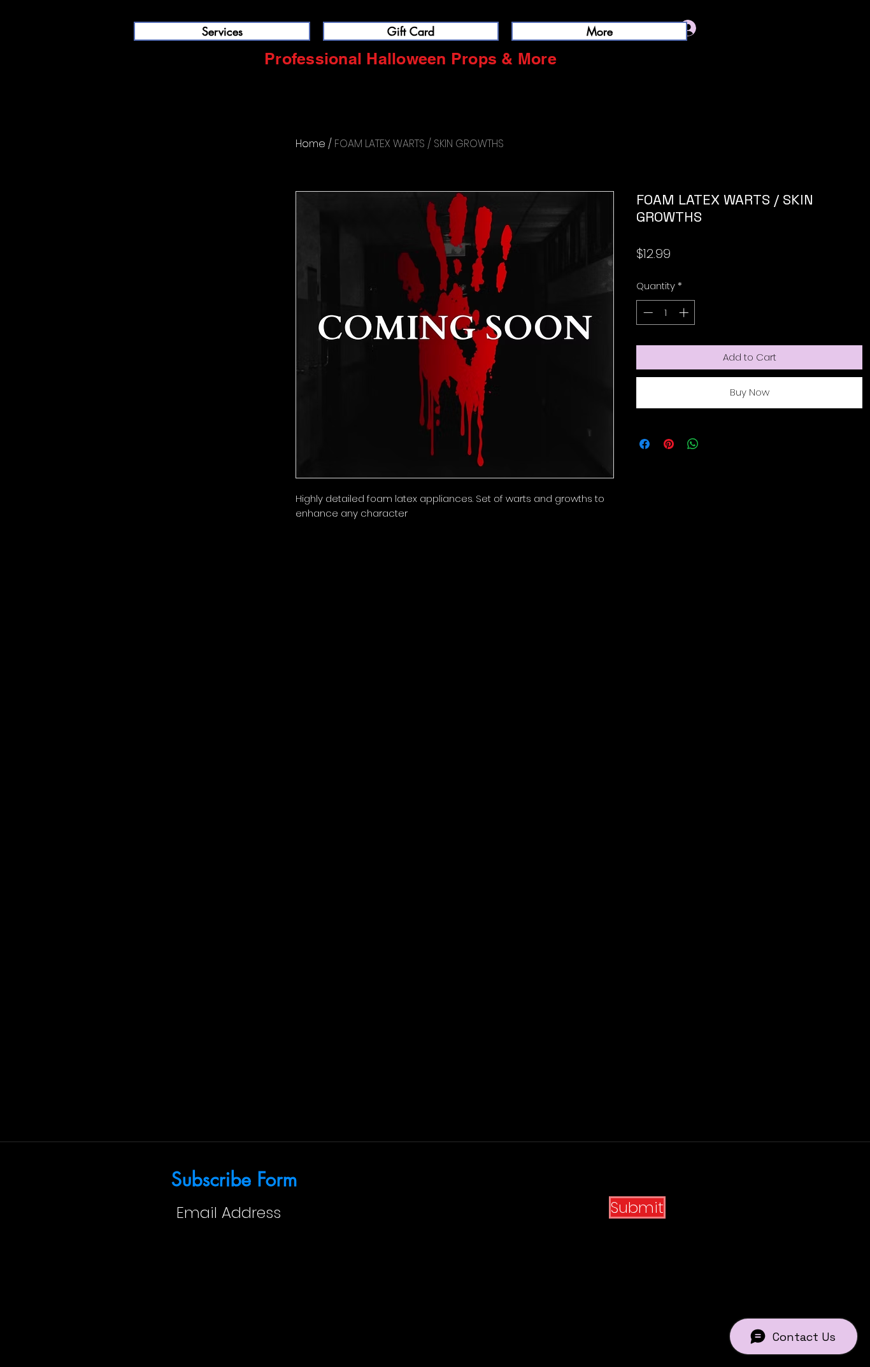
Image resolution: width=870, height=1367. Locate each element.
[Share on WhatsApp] (693, 444)
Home (310, 143)
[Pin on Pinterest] (668, 444)
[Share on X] (717, 444)
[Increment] (685, 312)
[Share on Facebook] (644, 444)
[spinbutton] (665, 312)
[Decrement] (646, 312)
